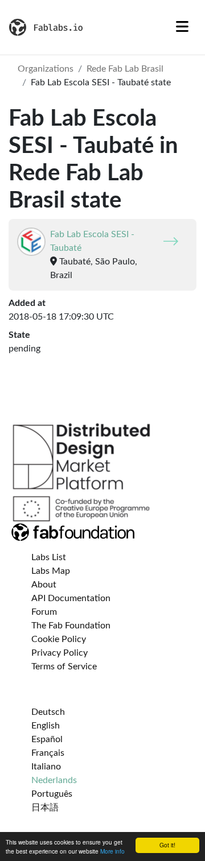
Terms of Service (64, 666)
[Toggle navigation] (182, 27)
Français (47, 752)
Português (51, 793)
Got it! (167, 845)
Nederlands (54, 780)
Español (47, 739)
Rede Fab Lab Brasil (125, 68)
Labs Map (50, 571)
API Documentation (70, 598)
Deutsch (48, 712)
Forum (44, 611)
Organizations (45, 68)
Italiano (46, 766)
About (43, 584)
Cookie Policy (58, 639)
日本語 (45, 807)
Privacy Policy (59, 652)
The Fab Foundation (70, 625)
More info (112, 851)
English (45, 725)
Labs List (48, 557)
